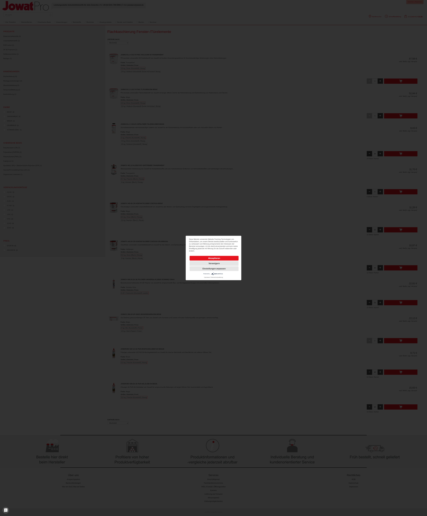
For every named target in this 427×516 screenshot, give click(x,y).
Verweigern (214, 263)
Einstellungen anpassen (214, 268)
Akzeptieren (214, 258)
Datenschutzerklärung (217, 277)
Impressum (207, 277)
